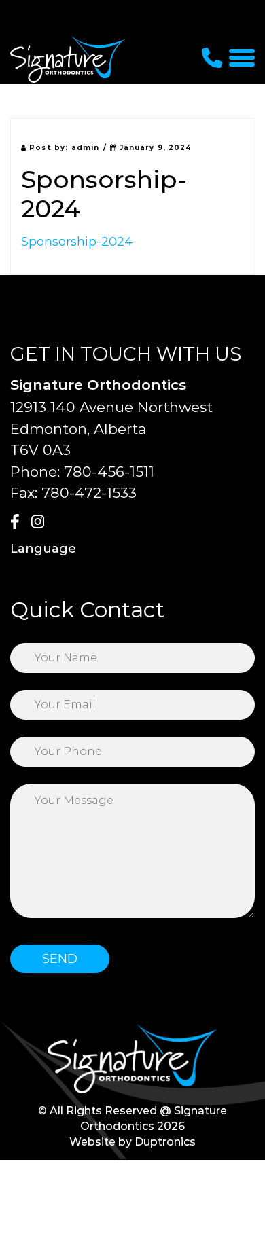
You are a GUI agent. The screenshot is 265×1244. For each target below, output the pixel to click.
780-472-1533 (89, 492)
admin (85, 147)
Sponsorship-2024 (77, 241)
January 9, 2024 (154, 147)
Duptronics (165, 1141)
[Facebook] (19, 523)
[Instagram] (40, 523)
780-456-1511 (109, 471)
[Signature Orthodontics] (68, 58)
